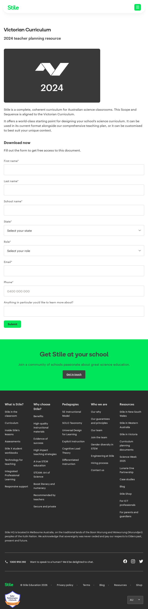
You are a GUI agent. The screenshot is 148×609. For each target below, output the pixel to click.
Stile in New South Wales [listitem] (130, 413)
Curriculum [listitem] (11, 422)
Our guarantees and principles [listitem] (100, 420)
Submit (12, 324)
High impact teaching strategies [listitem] (45, 452)
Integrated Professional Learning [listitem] (12, 475)
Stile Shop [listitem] (126, 493)
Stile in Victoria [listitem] (128, 434)
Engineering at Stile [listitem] (102, 455)
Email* (8, 262)
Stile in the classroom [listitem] (11, 413)
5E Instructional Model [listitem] (71, 413)
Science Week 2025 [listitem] (128, 458)
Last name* (11, 181)
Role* (7, 241)
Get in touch (74, 374)
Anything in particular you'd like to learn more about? (38, 302)
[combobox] (74, 210)
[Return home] (9, 585)
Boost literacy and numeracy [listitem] (44, 485)
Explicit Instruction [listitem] (73, 441)
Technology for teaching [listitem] (14, 461)
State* (8, 221)
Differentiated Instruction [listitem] (70, 461)
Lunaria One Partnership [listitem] (127, 470)
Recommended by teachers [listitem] (45, 497)
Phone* (8, 282)
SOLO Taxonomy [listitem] (72, 422)
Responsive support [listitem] (16, 486)
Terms (86, 584)
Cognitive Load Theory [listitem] (71, 450)
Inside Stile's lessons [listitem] (12, 432)
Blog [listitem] (122, 486)
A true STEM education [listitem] (41, 463)
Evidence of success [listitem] (41, 440)
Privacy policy (65, 584)
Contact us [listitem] (97, 470)
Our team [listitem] (96, 430)
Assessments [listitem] (12, 441)
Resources (120, 584)
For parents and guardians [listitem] (129, 514)
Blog (102, 584)
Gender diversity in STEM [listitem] (102, 446)
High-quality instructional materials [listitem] (41, 427)
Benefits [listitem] (38, 416)
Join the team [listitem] (99, 437)
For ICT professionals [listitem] (127, 502)
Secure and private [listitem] (45, 506)
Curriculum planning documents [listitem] (126, 445)
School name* (13, 201)
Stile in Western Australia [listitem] (129, 424)
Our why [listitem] (96, 411)
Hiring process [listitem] (99, 462)
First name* (11, 160)
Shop (139, 584)
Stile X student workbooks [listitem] (13, 450)
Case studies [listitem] (127, 479)
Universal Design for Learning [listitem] (72, 432)
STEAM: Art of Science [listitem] (42, 474)
